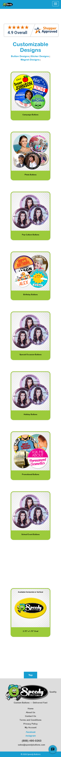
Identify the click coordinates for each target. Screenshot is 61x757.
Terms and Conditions (30, 720)
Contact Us (30, 716)
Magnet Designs (30, 59)
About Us (30, 712)
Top (30, 675)
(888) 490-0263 (30, 740)
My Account (30, 727)
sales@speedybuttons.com (31, 745)
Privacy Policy (30, 724)
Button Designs (20, 56)
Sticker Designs (39, 56)
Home (30, 708)
